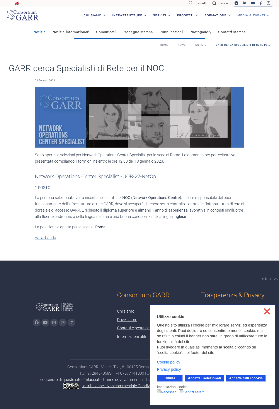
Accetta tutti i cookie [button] (246, 378)
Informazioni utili (131, 336)
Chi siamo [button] (92, 15)
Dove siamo (127, 319)
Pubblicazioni (171, 32)
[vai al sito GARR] (54, 308)
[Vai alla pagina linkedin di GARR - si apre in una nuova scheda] (71, 323)
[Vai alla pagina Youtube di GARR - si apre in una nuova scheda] (45, 323)
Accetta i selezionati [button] (204, 378)
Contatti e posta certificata (140, 328)
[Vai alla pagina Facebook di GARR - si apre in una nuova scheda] (37, 323)
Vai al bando (45, 237)
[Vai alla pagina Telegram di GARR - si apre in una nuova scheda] (63, 323)
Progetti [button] (185, 15)
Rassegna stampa (137, 32)
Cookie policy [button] (168, 362)
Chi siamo (125, 311)
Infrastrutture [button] (127, 15)
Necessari (169, 392)
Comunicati (106, 32)
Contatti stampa (232, 32)
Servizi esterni (194, 392)
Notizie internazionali (71, 32)
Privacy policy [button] (169, 369)
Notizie (40, 32)
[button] (276, 279)
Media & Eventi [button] (251, 15)
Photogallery (200, 32)
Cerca (223, 3)
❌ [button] (267, 311)
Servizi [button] (159, 15)
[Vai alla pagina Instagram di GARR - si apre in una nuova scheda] (54, 323)
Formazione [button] (215, 15)
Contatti (201, 3)
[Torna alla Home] (23, 15)
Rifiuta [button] (170, 378)
